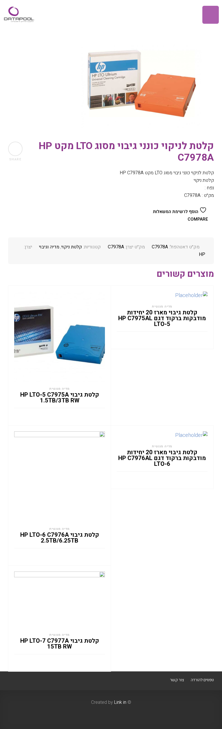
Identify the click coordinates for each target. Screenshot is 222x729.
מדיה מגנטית (59, 388)
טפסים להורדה (202, 680)
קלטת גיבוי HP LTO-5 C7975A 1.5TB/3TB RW (59, 398)
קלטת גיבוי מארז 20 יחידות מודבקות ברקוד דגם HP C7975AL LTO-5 (162, 318)
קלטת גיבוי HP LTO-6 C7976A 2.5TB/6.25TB (59, 538)
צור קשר (177, 680)
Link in (120, 702)
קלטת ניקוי (71, 246)
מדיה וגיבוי (49, 246)
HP (202, 254)
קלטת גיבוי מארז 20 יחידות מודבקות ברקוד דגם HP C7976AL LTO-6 (162, 458)
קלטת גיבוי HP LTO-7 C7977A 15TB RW (59, 644)
